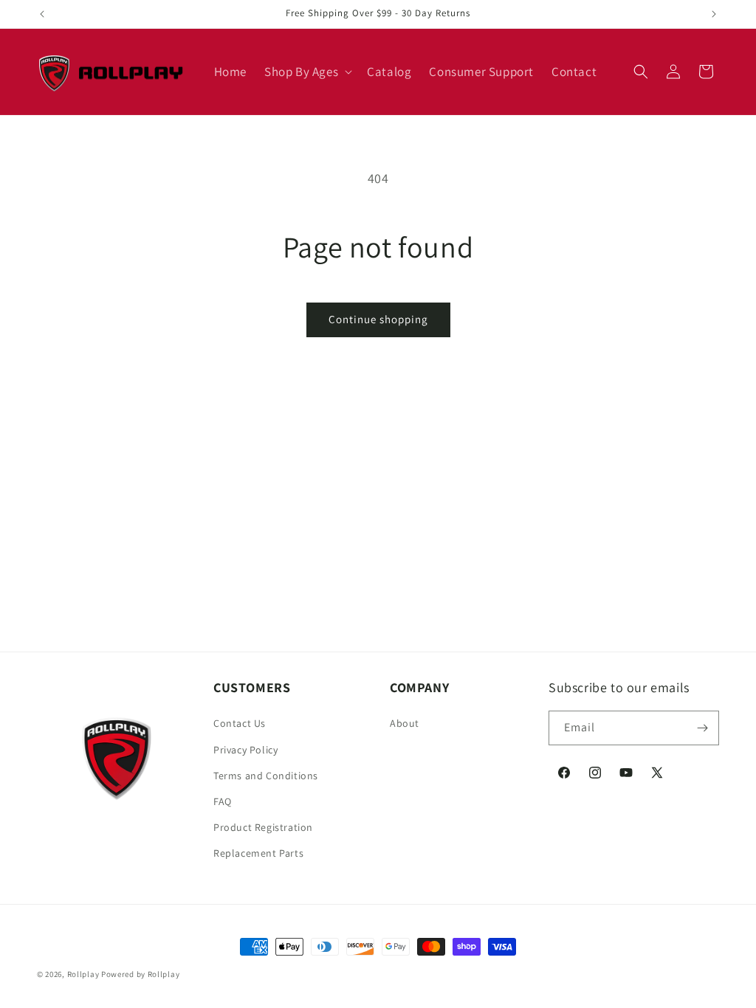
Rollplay (83, 974)
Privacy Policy (245, 749)
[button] (306, 72)
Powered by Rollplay (140, 974)
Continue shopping (378, 319)
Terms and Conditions (265, 775)
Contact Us (239, 723)
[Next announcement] (714, 14)
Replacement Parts (258, 853)
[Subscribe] (702, 728)
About (404, 723)
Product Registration (263, 827)
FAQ (222, 801)
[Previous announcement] (42, 14)
